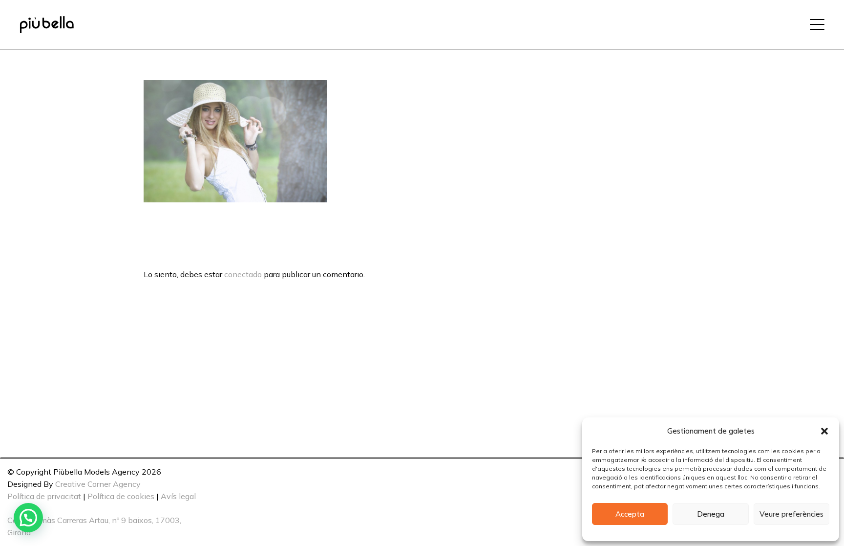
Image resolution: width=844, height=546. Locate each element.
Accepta (629, 514)
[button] (824, 431)
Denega (710, 514)
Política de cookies (120, 496)
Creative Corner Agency (98, 484)
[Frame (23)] (47, 24)
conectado (243, 274)
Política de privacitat (44, 496)
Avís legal (178, 496)
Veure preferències (791, 514)
